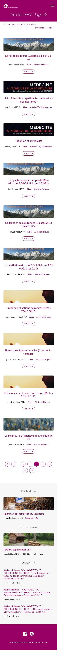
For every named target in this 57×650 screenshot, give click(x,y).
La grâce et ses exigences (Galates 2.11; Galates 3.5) (28, 224)
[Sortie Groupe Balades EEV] (28, 544)
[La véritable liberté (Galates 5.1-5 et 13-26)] (28, 49)
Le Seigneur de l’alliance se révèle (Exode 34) (28, 437)
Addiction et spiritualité (28, 140)
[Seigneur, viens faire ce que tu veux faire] (28, 508)
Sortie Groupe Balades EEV (17, 549)
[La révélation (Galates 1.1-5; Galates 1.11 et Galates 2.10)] (28, 258)
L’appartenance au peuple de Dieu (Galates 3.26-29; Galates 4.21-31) (28, 181)
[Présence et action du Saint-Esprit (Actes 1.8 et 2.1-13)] (28, 386)
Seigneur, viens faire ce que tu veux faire (23, 513)
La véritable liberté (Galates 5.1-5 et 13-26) (28, 57)
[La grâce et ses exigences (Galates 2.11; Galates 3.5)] (28, 216)
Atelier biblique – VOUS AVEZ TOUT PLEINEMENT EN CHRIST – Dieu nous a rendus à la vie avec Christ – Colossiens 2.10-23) (27, 609)
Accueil (6, 24)
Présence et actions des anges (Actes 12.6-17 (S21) (29, 309)
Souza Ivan (29, 518)
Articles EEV (23, 24)
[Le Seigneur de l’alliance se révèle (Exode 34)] (28, 428)
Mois (50, 28)
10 (50, 464)
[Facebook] (25, 634)
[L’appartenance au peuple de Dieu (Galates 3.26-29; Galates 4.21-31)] (28, 173)
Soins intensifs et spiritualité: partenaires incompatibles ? (28, 99)
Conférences (46, 107)
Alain (29, 64)
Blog (14, 24)
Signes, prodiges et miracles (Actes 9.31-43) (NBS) (28, 352)
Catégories (39, 28)
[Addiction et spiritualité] (28, 134)
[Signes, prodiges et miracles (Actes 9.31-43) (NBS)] (28, 343)
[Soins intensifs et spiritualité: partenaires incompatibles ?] (28, 91)
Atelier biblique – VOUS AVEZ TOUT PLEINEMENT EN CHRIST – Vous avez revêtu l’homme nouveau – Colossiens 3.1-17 (26, 592)
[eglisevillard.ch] (32, 634)
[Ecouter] (37, 518)
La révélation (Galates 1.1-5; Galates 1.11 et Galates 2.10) (28, 267)
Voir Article (28, 72)
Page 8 (33, 24)
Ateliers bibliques (41, 64)
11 (25, 471)
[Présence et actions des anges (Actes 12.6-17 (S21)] (28, 301)
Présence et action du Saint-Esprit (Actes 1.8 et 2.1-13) (28, 394)
